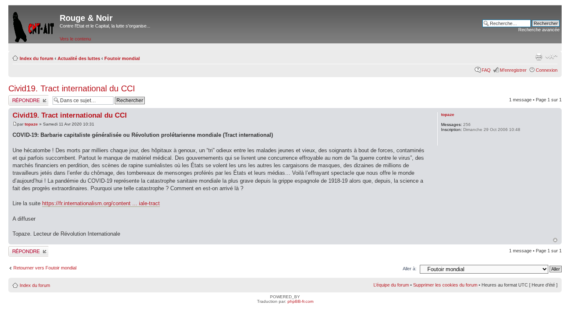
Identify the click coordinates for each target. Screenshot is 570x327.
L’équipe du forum (391, 284)
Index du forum (36, 58)
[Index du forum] (34, 25)
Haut (555, 240)
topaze (31, 124)
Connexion (546, 70)
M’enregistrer (513, 70)
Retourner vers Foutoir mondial (44, 267)
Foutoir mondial (122, 58)
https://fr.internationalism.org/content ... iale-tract (101, 203)
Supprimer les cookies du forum (445, 284)
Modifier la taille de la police (551, 56)
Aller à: (409, 268)
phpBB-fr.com (300, 301)
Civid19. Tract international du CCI (71, 88)
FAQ (486, 70)
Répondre (18, 97)
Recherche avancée (539, 29)
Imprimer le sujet (538, 56)
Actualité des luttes (79, 58)
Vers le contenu (75, 38)
